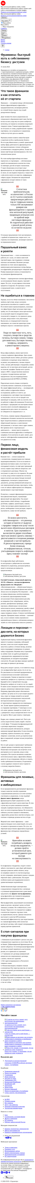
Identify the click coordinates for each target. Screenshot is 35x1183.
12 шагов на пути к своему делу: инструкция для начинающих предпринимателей (15, 1026)
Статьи (7, 50)
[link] (4, 35)
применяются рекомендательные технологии (17, 1160)
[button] (3, 40)
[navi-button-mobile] (3, 45)
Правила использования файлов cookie (14, 15)
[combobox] (9, 1177)
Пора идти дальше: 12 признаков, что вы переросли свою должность (18, 1052)
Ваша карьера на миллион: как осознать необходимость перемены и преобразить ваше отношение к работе (18, 1044)
